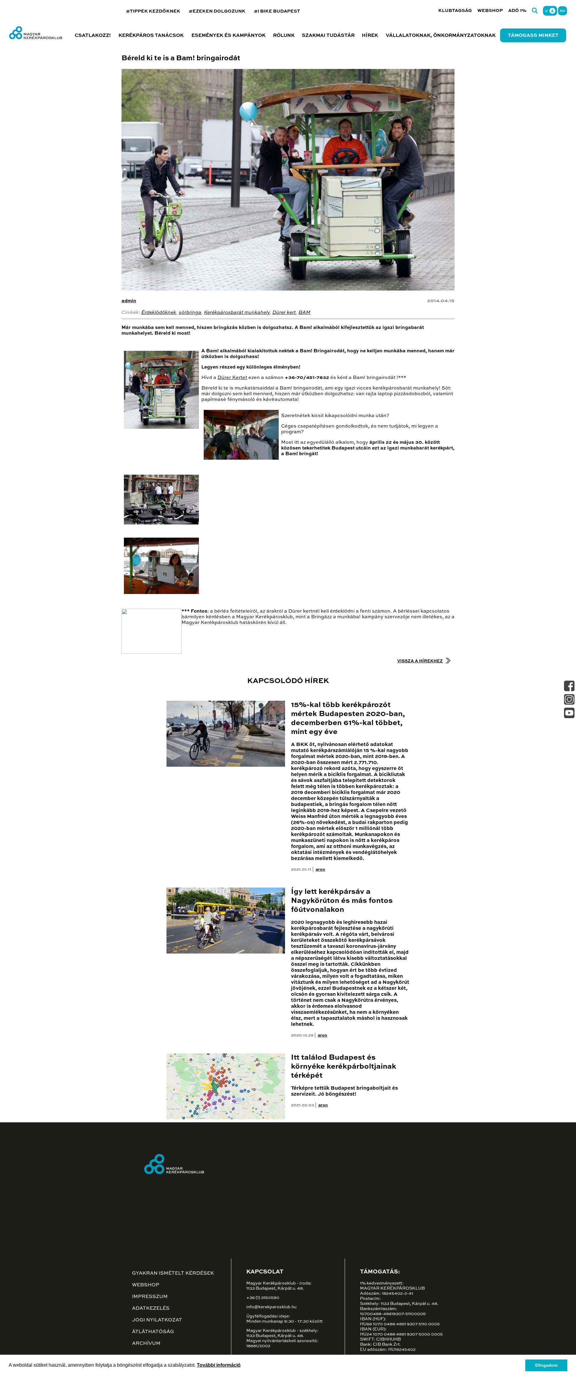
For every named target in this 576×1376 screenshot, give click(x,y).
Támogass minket (533, 35)
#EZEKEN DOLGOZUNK (217, 11)
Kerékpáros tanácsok (151, 35)
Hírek (370, 35)
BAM (304, 312)
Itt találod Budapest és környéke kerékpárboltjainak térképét (343, 1066)
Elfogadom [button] (546, 1365)
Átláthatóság (153, 1332)
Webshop (490, 10)
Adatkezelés (151, 1308)
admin (129, 301)
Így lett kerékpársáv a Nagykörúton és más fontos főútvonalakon (342, 901)
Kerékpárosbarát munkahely (237, 312)
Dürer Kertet (232, 377)
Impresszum (150, 1296)
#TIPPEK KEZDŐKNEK (153, 11)
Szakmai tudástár (328, 35)
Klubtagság (455, 10)
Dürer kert (284, 312)
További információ (219, 1365)
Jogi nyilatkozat (157, 1320)
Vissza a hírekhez (420, 661)
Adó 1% (517, 10)
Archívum (146, 1343)
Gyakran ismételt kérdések (173, 1273)
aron (320, 869)
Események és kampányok (228, 35)
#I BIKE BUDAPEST (277, 11)
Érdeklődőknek (158, 312)
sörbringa (190, 312)
